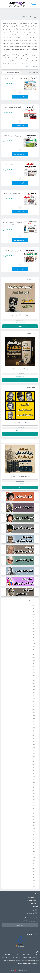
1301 (33, 605)
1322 (33, 666)
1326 (33, 678)
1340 (33, 718)
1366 (33, 793)
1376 (33, 822)
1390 (33, 863)
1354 (33, 759)
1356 (33, 764)
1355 (33, 762)
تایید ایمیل (20, 925)
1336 (33, 707)
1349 (33, 744)
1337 (33, 710)
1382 (33, 840)
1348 (33, 741)
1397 (33, 883)
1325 (33, 675)
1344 (33, 730)
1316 (33, 649)
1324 (33, 672)
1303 (33, 611)
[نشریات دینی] (20, 571)
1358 (33, 770)
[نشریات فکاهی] (20, 528)
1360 (33, 776)
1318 (33, 655)
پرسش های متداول (31, 900)
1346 (33, 736)
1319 (33, 657)
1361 (33, 779)
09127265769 (30, 913)
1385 (33, 848)
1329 (33, 686)
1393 (33, 871)
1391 (33, 866)
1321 (33, 663)
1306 (33, 620)
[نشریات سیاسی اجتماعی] (20, 549)
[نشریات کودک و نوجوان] (20, 581)
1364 (33, 788)
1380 (33, 834)
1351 (33, 750)
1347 (33, 738)
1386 (33, 851)
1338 (33, 712)
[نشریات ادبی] (20, 507)
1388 (33, 857)
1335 (33, 704)
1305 (33, 617)
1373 (33, 814)
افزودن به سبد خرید (19, 96)
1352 (33, 753)
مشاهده (20, 326)
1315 (33, 646)
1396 (33, 880)
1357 (33, 767)
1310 (33, 631)
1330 (33, 689)
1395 (33, 877)
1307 (33, 623)
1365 (33, 791)
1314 (33, 643)
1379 (33, 831)
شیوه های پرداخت (31, 897)
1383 (33, 843)
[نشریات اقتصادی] (20, 592)
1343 (33, 727)
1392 (33, 869)
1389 (33, 860)
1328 (33, 684)
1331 (33, 692)
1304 (33, 614)
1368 (33, 799)
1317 (33, 652)
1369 (33, 802)
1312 (33, 637)
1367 (33, 796)
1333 (33, 698)
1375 (33, 819)
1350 (33, 747)
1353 (33, 756)
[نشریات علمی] (20, 560)
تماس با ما (33, 903)
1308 (33, 626)
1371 (33, 808)
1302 (33, 608)
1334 (33, 701)
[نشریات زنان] (20, 496)
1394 (33, 874)
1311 (33, 634)
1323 (33, 669)
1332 (33, 695)
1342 (33, 724)
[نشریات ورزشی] (20, 518)
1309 (33, 629)
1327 (33, 681)
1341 (33, 721)
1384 (33, 845)
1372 (33, 811)
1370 (33, 805)
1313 (33, 640)
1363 (33, 785)
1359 (33, 773)
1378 (33, 828)
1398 (33, 886)
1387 (33, 854)
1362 (33, 782)
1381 (33, 837)
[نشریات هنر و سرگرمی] (20, 539)
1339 (33, 715)
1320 (33, 660)
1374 (33, 817)
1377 (33, 825)
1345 (33, 733)
